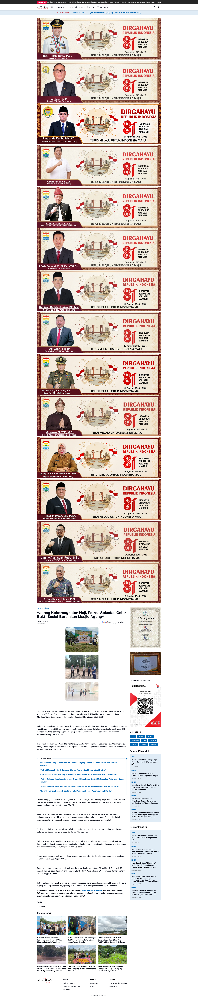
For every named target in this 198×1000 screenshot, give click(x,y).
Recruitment (113, 986)
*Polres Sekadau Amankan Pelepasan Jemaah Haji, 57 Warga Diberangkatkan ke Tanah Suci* (80, 786)
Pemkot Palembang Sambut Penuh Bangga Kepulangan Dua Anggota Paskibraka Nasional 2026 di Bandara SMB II (145, 815)
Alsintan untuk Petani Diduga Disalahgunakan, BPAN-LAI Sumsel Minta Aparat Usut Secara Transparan (145, 851)
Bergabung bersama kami (71, 986)
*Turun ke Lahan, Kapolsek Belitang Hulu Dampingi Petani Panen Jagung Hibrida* (76, 791)
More (106, 7)
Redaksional (94, 983)
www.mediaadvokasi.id (92, 890)
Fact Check (72, 7)
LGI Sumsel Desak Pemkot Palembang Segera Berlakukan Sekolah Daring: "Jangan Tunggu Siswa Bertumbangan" (144, 801)
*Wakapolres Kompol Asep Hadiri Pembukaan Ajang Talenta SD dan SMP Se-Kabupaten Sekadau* (78, 764)
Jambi (133, 757)
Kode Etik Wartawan (69, 983)
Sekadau (42, 906)
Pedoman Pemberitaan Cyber (118, 983)
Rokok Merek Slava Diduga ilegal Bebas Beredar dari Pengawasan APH (144, 762)
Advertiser (66, 989)
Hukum (133, 782)
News (81, 7)
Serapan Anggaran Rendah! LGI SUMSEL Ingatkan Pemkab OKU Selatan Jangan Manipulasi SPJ (144, 893)
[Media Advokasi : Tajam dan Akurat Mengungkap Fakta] (42, 7)
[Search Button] (159, 7)
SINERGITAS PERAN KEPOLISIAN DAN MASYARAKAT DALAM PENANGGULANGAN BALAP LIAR (112, 2)
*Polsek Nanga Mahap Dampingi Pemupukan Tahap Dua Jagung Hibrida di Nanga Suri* (110, 969)
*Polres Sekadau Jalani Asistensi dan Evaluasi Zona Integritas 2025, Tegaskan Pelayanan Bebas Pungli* (82, 780)
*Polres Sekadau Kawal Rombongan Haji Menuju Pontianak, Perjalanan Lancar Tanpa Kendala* (82, 940)
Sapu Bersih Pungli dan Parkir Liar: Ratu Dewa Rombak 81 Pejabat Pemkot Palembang (145, 787)
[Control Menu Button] (154, 7)
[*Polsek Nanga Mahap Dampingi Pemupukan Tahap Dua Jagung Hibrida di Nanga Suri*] (112, 954)
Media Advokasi (101, 996)
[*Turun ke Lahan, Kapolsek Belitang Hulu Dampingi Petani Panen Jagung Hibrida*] (82, 954)
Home (53, 7)
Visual (99, 7)
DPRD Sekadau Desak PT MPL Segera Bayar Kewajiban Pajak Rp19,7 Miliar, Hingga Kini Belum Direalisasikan (110, 940)
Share (122, 622)
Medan (133, 770)
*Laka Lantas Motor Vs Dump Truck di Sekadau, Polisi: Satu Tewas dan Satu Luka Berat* (78, 774)
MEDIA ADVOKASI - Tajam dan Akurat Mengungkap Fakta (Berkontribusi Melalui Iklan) (107, 13)
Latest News (62, 7)
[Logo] (45, 980)
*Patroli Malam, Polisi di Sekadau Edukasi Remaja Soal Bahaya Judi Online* (73, 770)
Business (90, 7)
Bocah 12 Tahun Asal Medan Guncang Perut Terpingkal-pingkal (145, 774)
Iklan (92, 986)
